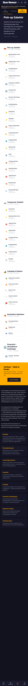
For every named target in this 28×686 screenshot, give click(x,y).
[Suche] (18, 2)
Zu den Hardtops (14, 379)
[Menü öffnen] (25, 2)
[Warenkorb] (21, 2)
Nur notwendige (5, 11)
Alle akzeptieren (22, 11)
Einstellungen (14, 11)
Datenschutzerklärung (12, 7)
